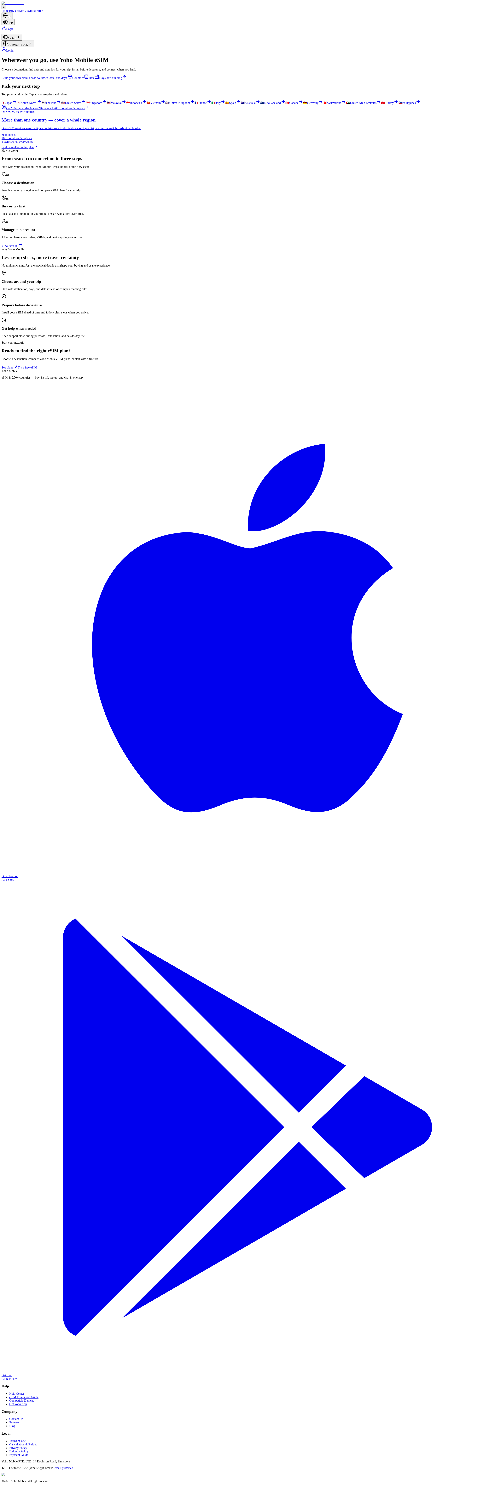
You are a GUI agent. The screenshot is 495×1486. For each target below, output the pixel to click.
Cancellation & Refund (23, 1444)
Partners (14, 1422)
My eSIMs (28, 10)
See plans (7, 367)
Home (5, 10)
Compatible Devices (21, 1400)
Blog (12, 1425)
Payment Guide (18, 1454)
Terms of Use (17, 1441)
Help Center (16, 1393)
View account (10, 245)
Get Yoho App (18, 1404)
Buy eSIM (15, 10)
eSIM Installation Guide (23, 1397)
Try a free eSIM (27, 367)
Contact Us (16, 1419)
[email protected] (64, 1468)
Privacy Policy (18, 1447)
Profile (39, 10)
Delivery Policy (18, 1451)
